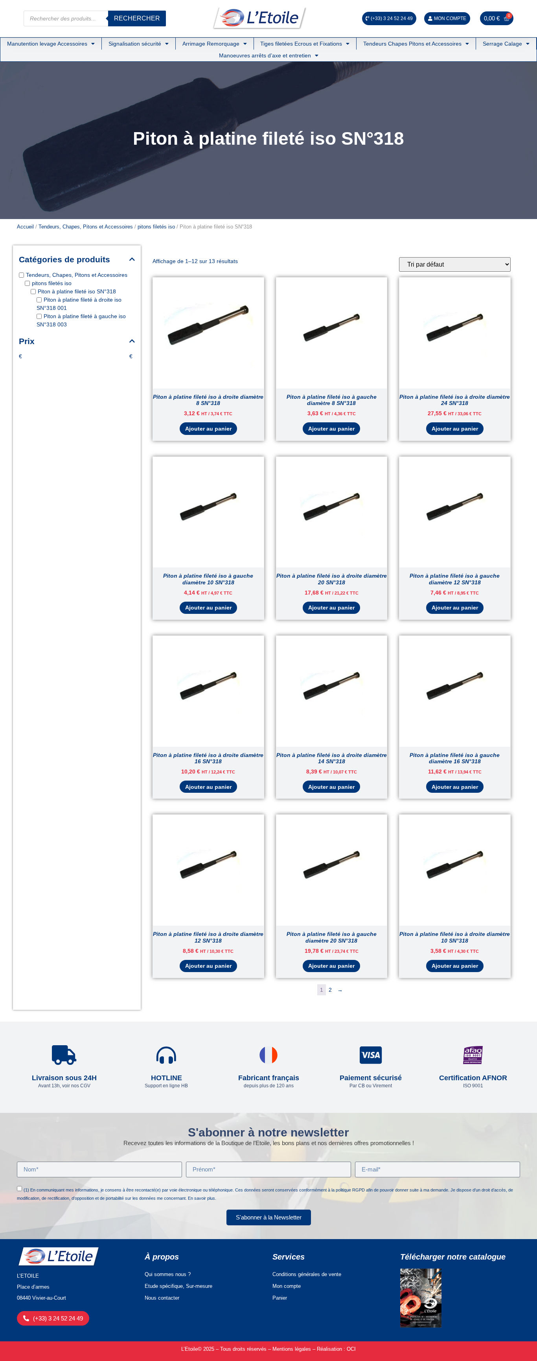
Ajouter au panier (208, 428)
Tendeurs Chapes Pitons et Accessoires (412, 44)
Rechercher (137, 18)
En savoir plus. (202, 1198)
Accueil (25, 227)
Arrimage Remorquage (210, 44)
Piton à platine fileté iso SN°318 (77, 292)
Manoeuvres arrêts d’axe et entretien (265, 55)
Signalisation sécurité (135, 44)
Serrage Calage (502, 44)
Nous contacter (162, 1298)
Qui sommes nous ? (168, 1274)
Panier (279, 1298)
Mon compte (286, 1286)
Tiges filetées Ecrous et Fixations (301, 44)
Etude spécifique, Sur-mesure (178, 1286)
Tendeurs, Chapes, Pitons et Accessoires (86, 227)
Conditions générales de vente (306, 1274)
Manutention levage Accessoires (47, 44)
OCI (351, 1349)
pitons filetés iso (156, 227)
